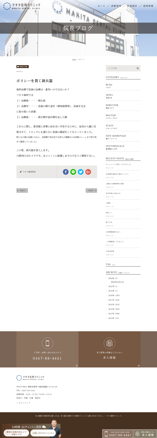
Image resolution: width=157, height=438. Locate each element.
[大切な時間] (138, 253)
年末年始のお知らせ (113, 193)
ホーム (102, 6)
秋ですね (109, 222)
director (23, 66)
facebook (66, 172)
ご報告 (108, 203)
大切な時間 (110, 251)
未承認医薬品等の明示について (117, 174)
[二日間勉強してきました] (138, 243)
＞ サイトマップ (23, 403)
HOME (74, 59)
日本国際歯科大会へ (113, 232)
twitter (81, 172)
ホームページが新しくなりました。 (119, 164)
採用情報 (148, 6)
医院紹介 (132, 6)
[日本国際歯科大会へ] (138, 234)
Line (73, 172)
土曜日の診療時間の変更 (115, 183)
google (88, 172)
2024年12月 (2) (117, 282)
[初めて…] (138, 214)
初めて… (109, 212)
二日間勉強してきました (115, 241)
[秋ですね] (138, 224)
